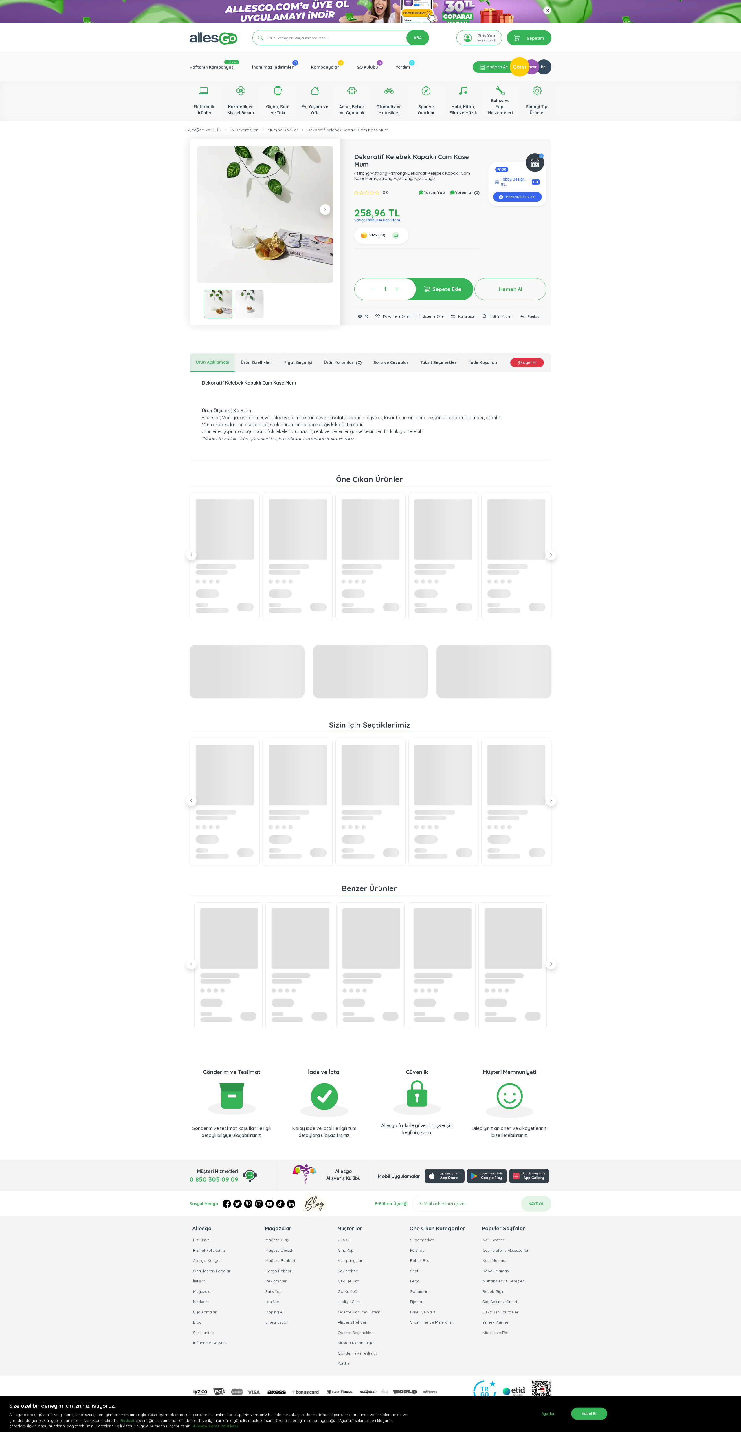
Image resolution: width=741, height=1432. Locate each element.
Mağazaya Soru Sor (520, 197)
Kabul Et (589, 1413)
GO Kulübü (367, 67)
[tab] (212, 362)
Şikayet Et (527, 362)
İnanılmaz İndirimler (273, 67)
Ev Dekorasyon (244, 129)
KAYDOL (536, 1203)
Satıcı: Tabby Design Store (377, 220)
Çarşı (519, 66)
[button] (265, 214)
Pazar (532, 67)
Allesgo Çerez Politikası (215, 1426)
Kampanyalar (325, 67)
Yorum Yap (434, 192)
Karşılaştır (466, 316)
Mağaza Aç (496, 67)
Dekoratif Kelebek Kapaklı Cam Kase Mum (347, 129)
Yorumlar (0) (467, 192)
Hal (543, 67)
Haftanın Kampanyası (212, 67)
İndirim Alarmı (501, 316)
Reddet (127, 1420)
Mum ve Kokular (283, 129)
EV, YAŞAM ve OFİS (203, 129)
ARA (418, 37)
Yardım (403, 67)
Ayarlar (548, 1413)
